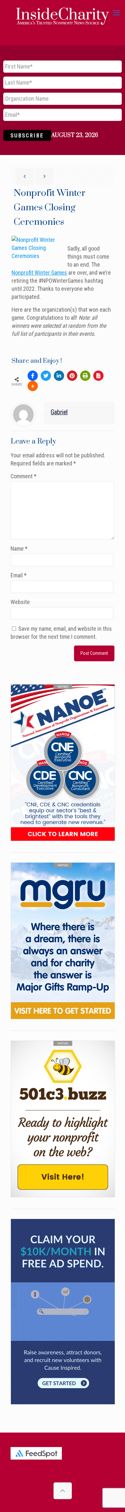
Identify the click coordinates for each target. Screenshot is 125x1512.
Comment (24, 476)
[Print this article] (85, 376)
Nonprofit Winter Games (39, 272)
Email (19, 575)
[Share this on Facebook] (33, 376)
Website (20, 602)
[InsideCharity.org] (62, 13)
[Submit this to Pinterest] (72, 376)
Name (19, 548)
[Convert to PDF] (98, 376)
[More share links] (33, 386)
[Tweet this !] (46, 376)
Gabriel (59, 412)
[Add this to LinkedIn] (59, 376)
